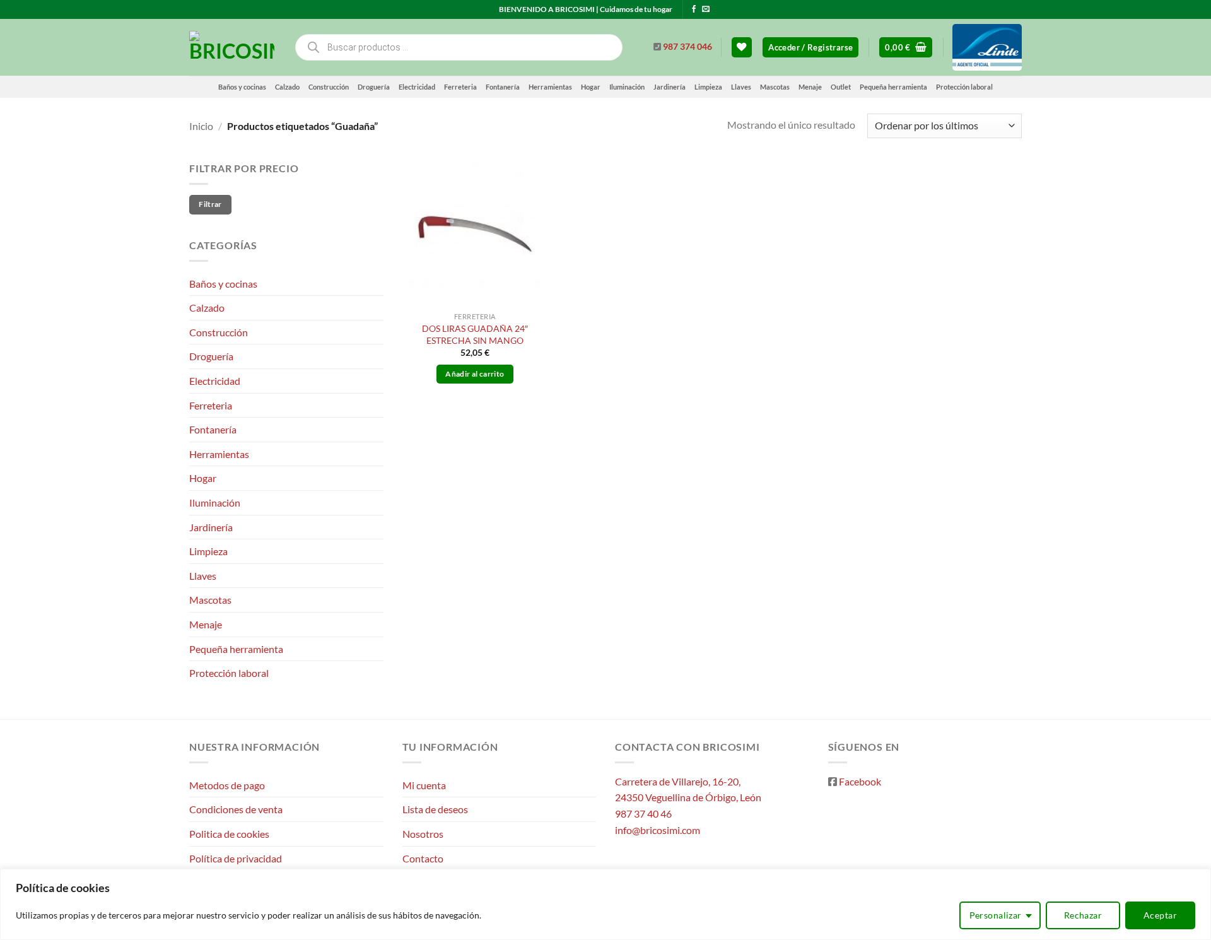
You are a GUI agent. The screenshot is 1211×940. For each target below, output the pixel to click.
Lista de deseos (435, 809)
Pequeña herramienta (893, 87)
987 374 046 (687, 47)
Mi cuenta (424, 785)
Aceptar (1160, 915)
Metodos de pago (227, 785)
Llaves (741, 87)
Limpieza (708, 87)
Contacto (422, 858)
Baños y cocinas (242, 87)
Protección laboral (964, 87)
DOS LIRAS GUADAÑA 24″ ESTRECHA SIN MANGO (475, 334)
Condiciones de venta (236, 809)
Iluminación (627, 87)
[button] (810, 47)
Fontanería (503, 87)
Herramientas (550, 87)
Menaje (810, 87)
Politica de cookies (229, 834)
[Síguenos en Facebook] (694, 9)
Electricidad (417, 87)
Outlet (841, 87)
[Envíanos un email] (706, 9)
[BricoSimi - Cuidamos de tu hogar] (231, 47)
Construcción (328, 87)
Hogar (590, 87)
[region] (605, 904)
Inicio (201, 126)
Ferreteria (460, 87)
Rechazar (1083, 915)
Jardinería (669, 87)
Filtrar (210, 204)
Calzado (287, 87)
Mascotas (775, 87)
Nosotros (422, 834)
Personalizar (995, 915)
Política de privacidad (235, 858)
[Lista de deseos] (742, 47)
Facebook (860, 781)
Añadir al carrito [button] (474, 374)
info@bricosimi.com (657, 830)
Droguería (374, 87)
